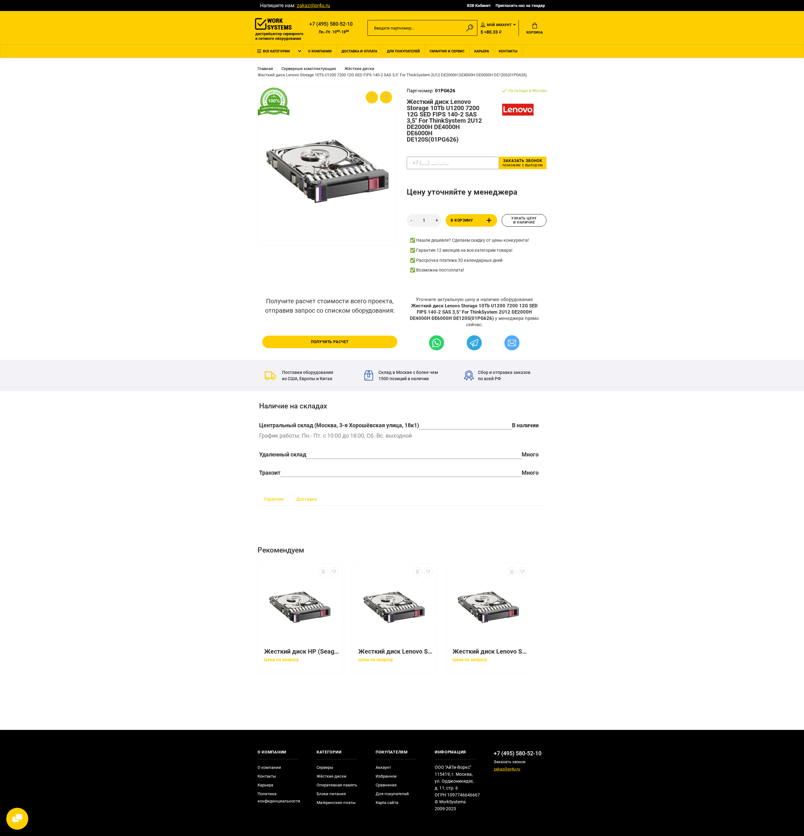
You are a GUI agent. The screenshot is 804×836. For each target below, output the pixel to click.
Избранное (386, 776)
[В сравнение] (323, 571)
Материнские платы (336, 802)
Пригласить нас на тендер (520, 5)
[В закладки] (334, 571)
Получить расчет (330, 342)
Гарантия (274, 499)
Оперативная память (337, 785)
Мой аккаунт (499, 25)
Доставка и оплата (359, 51)
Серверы (325, 767)
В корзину (462, 220)
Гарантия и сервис (447, 51)
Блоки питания (331, 793)
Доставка (306, 499)
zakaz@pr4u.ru (313, 5)
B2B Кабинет (479, 5)
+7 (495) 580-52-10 (331, 24)
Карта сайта (387, 802)
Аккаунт (383, 767)
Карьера (481, 51)
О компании (320, 51)
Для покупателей (403, 51)
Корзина (534, 32)
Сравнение (386, 785)
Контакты (508, 51)
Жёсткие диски (331, 776)
